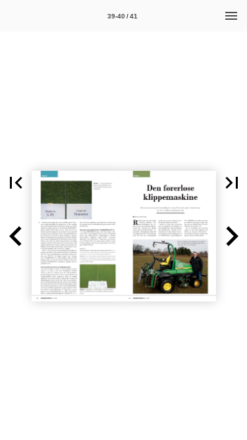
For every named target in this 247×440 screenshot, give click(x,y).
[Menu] (231, 16)
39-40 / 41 (122, 16)
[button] (16, 183)
